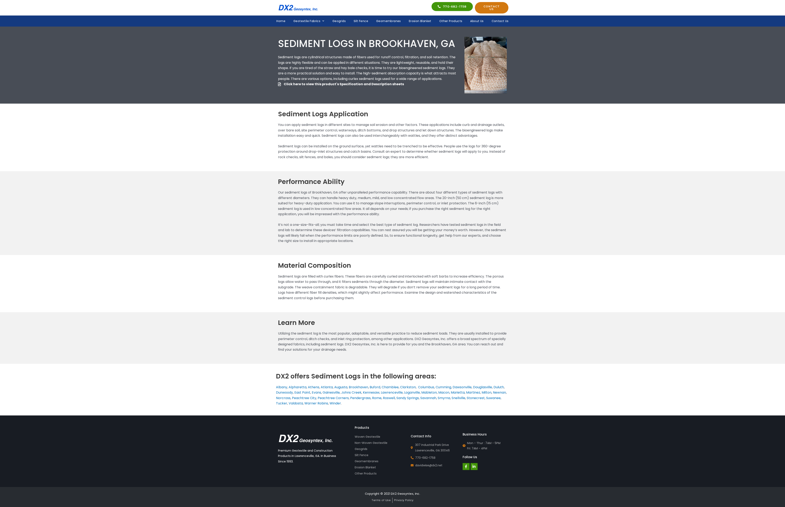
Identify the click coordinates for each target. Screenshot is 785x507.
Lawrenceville (392, 392)
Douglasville (482, 387)
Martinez (473, 392)
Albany (281, 387)
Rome (376, 398)
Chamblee (390, 387)
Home (280, 21)
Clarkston (408, 387)
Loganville (412, 392)
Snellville (458, 398)
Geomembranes (388, 21)
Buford (375, 387)
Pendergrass (360, 398)
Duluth (498, 387)
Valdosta (296, 403)
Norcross (283, 398)
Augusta (340, 387)
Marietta (458, 392)
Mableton (429, 392)
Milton (486, 392)
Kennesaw (371, 392)
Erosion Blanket (420, 21)
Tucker (281, 403)
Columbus (426, 387)
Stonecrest (476, 398)
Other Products (450, 21)
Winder (335, 403)
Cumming (443, 387)
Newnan (499, 392)
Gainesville (331, 392)
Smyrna (444, 398)
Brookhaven (358, 387)
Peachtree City (304, 398)
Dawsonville (462, 387)
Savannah (428, 398)
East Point (302, 392)
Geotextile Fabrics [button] (306, 21)
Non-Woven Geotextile (371, 443)
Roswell (389, 398)
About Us (476, 21)
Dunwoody (284, 392)
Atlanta (327, 387)
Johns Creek (351, 392)
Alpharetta (297, 387)
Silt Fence (361, 21)
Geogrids (339, 21)
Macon (443, 392)
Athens (313, 387)
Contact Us (500, 21)
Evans (316, 392)
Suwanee (493, 398)
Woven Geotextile (367, 437)
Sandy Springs (407, 398)
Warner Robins (316, 403)
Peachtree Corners (333, 398)
